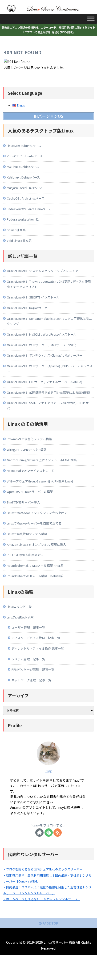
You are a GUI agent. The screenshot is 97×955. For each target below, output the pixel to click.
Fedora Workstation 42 (23, 219)
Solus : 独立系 (16, 230)
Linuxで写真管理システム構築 (27, 534)
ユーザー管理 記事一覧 (28, 627)
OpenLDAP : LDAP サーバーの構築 (30, 491)
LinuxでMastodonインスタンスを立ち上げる (37, 513)
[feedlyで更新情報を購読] (48, 832)
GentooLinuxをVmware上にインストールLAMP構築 (42, 460)
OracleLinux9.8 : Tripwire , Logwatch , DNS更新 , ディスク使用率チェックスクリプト (49, 284)
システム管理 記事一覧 (28, 659)
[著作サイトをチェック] (39, 832)
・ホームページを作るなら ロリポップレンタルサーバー (41, 899)
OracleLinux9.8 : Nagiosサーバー (29, 308)
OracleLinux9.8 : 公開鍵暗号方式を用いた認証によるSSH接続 (48, 392)
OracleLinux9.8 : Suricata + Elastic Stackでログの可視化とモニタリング (49, 321)
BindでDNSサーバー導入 (23, 502)
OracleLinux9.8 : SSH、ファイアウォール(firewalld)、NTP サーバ (49, 405)
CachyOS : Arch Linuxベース (25, 198)
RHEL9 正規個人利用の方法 (25, 555)
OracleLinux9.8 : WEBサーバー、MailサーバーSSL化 (42, 345)
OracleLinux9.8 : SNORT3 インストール (33, 297)
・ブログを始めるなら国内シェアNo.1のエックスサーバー (43, 869)
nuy (48, 770)
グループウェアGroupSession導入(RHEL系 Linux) (40, 481)
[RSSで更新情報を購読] (57, 832)
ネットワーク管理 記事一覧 (31, 680)
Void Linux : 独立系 (19, 240)
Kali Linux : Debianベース (23, 177)
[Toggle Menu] (91, 19)
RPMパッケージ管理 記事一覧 (33, 669)
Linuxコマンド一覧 (19, 606)
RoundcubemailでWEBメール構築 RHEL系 (35, 565)
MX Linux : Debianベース (23, 166)
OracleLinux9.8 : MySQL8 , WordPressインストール (42, 334)
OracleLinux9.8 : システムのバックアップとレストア (42, 271)
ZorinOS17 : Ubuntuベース (25, 156)
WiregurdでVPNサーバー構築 (26, 449)
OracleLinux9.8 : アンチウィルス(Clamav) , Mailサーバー (44, 355)
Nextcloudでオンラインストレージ (31, 470)
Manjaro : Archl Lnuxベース (25, 187)
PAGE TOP (50, 923)
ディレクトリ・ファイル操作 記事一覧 (38, 648)
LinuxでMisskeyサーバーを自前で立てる (34, 523)
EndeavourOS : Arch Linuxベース (29, 209)
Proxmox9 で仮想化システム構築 (29, 439)
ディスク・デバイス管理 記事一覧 (36, 637)
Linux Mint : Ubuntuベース (24, 145)
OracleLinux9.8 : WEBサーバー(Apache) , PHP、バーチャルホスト (50, 369)
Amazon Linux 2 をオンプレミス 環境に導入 (36, 544)
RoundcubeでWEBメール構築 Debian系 (35, 576)
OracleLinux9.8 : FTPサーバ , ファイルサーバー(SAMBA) (44, 381)
